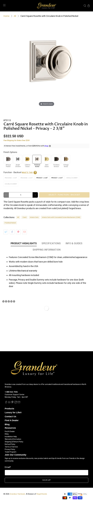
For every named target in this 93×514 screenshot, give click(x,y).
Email (8, 467)
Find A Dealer (12, 420)
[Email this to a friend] (24, 232)
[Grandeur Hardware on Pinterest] (12, 403)
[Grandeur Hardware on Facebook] (6, 403)
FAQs (7, 434)
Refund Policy (10, 444)
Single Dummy (72, 178)
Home (6, 16)
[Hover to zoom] (46, 63)
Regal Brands (42, 494)
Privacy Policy (10, 449)
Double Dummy (11, 184)
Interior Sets (34, 217)
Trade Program (10, 452)
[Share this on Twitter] (6, 232)
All (15, 16)
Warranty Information (13, 439)
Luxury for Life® (13, 412)
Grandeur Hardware (17, 494)
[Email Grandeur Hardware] (19, 403)
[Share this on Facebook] (12, 232)
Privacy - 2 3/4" (57, 178)
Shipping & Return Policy (14, 442)
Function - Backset (18, 172)
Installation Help (11, 437)
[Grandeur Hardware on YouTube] (9, 403)
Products (9, 408)
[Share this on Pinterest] (18, 232)
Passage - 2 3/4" (27, 178)
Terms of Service (11, 447)
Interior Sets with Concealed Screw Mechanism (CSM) (61, 217)
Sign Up (46, 480)
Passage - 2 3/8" (11, 178)
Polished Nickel (10, 223)
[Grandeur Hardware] (46, 6)
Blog (7, 424)
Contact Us (10, 416)
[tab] (24, 244)
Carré (24, 217)
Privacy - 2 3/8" (42, 178)
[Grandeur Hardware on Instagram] (15, 403)
